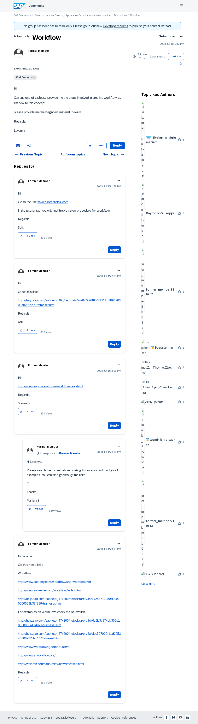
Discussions (120, 15)
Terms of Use (28, 717)
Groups (38, 15)
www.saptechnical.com (53, 202)
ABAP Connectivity (25, 77)
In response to (61, 453)
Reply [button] (117, 145)
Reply (114, 249)
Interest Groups (54, 15)
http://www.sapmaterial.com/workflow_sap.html (50, 386)
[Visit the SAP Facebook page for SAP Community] (166, 717)
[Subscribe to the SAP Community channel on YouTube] (180, 717)
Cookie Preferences (123, 717)
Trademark (87, 717)
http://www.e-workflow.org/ (36, 655)
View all (146, 584)
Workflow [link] (135, 15)
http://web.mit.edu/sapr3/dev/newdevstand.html (51, 664)
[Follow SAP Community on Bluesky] (173, 717)
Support (102, 717)
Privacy (12, 717)
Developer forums (115, 26)
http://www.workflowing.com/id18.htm (43, 647)
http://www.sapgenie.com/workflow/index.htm (49, 590)
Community (36, 5)
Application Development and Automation (88, 15)
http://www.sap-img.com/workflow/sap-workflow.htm (54, 581)
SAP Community (22, 15)
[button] (181, 63)
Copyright (46, 717)
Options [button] (180, 36)
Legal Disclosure (66, 717)
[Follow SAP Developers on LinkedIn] (187, 717)
